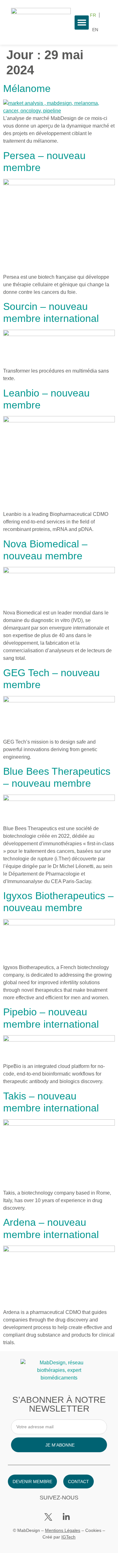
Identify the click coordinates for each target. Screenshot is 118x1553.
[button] (82, 22)
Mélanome (27, 88)
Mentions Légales (62, 1530)
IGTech (68, 1536)
